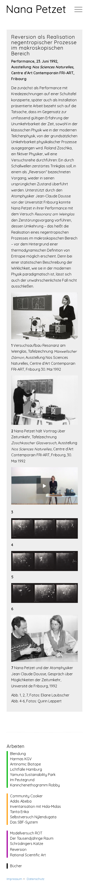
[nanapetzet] (37, 9)
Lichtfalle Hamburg (26, 769)
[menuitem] (76, 9)
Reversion (18, 849)
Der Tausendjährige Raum (31, 838)
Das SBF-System (24, 822)
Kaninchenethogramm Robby (35, 785)
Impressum (14, 879)
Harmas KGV (21, 759)
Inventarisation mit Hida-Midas (35, 806)
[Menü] (76, 9)
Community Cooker (26, 796)
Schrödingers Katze (26, 843)
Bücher (16, 866)
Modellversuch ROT (26, 833)
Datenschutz (35, 879)
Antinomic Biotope (25, 764)
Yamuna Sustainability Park (32, 774)
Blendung (18, 753)
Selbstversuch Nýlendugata (33, 817)
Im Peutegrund (22, 780)
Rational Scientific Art (28, 855)
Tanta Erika (19, 811)
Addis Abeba (20, 801)
